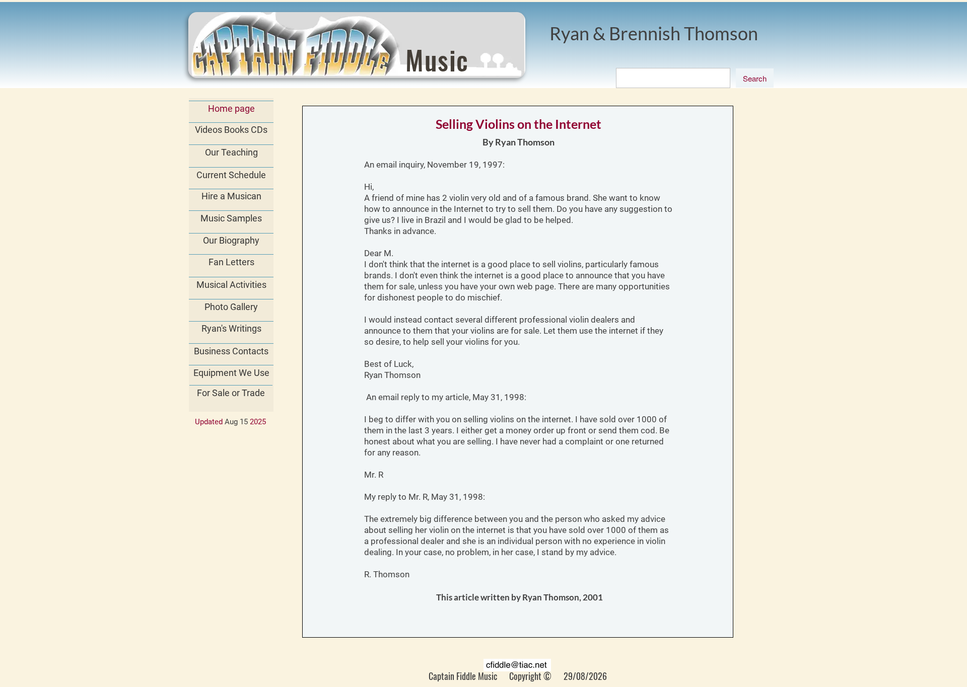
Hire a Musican (231, 196)
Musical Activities (231, 284)
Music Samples (231, 218)
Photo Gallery (231, 306)
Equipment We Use (231, 372)
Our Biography (231, 240)
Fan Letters (231, 262)
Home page (231, 108)
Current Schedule (231, 175)
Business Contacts (231, 351)
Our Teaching (231, 152)
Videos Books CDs (231, 129)
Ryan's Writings (231, 328)
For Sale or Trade (231, 393)
